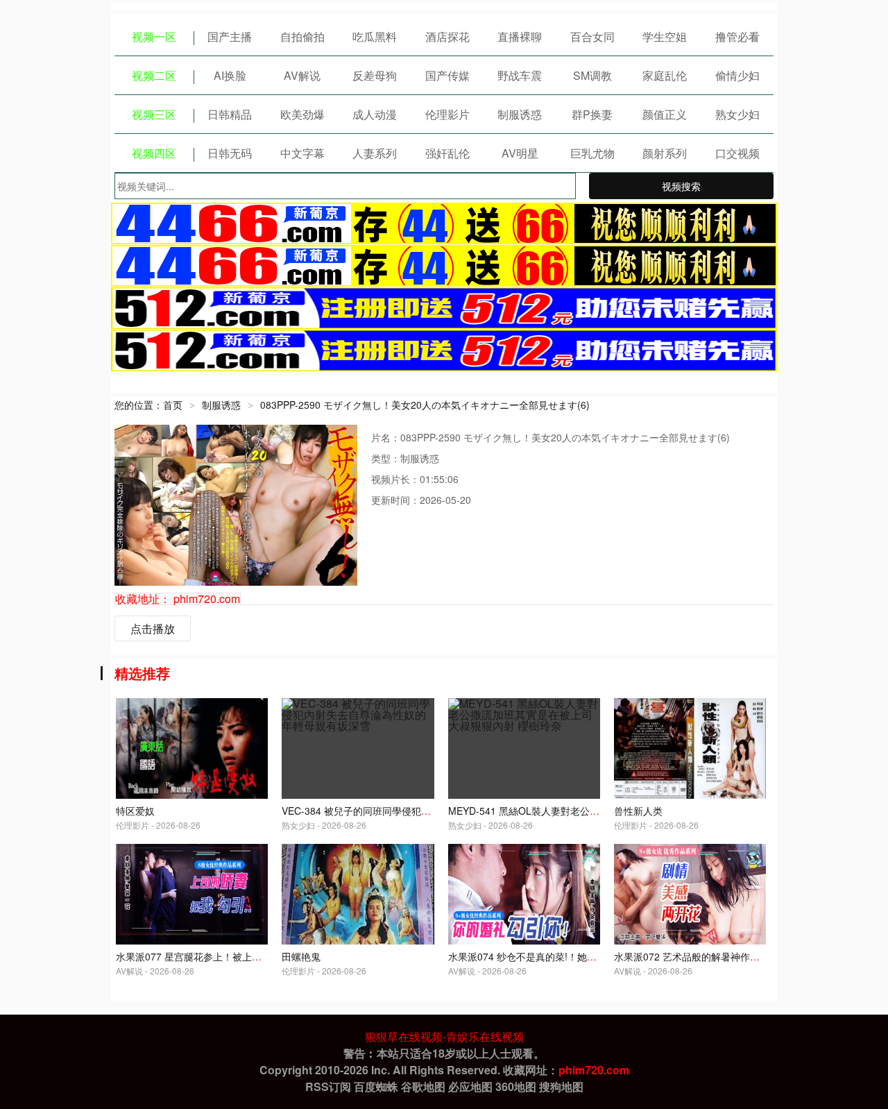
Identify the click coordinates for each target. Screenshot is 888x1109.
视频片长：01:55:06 (415, 479)
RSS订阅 (328, 1086)
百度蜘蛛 (376, 1086)
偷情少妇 (737, 75)
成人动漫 (374, 114)
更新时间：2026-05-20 (421, 500)
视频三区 (154, 114)
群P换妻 (592, 114)
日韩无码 (229, 153)
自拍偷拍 (302, 36)
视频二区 (154, 75)
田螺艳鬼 (301, 956)
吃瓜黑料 (374, 36)
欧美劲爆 (302, 114)
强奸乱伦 (447, 153)
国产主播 (229, 36)
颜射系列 (664, 153)
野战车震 (519, 75)
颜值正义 (664, 114)
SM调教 (592, 75)
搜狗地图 (561, 1086)
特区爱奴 (135, 811)
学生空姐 (664, 36)
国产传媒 (447, 75)
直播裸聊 (519, 36)
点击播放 (152, 628)
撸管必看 (737, 36)
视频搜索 (681, 186)
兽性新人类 (638, 811)
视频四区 (154, 153)
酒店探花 (447, 36)
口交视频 (737, 153)
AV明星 (520, 153)
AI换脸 (230, 75)
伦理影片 (447, 114)
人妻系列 (374, 153)
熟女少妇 (737, 114)
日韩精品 (229, 114)
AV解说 (302, 75)
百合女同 (592, 36)
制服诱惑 (519, 114)
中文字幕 (302, 153)
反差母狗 (374, 75)
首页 (172, 405)
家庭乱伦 (664, 75)
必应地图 (470, 1086)
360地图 (515, 1086)
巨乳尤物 (592, 153)
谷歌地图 (423, 1086)
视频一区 (154, 36)
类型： (385, 458)
